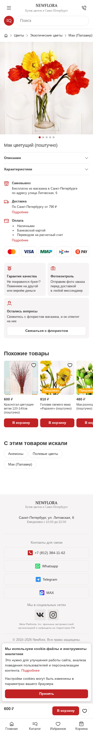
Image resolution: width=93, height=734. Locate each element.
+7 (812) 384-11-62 (50, 553)
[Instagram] (53, 614)
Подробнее (20, 212)
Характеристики (18, 169)
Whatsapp (50, 566)
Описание (12, 158)
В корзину (66, 711)
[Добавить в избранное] (84, 710)
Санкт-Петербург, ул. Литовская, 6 (46, 517)
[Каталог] (9, 21)
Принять (46, 694)
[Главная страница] (8, 35)
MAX (50, 593)
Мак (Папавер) (20, 464)
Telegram (50, 579)
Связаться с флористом (46, 331)
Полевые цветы (45, 454)
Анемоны (15, 454)
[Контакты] (84, 8)
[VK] (40, 614)
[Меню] (9, 8)
